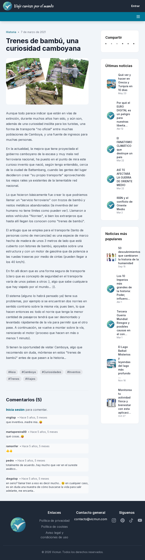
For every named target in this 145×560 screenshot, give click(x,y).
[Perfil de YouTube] (140, 520)
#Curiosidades (51, 372)
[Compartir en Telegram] (133, 45)
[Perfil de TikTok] (131, 520)
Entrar (135, 6)
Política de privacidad (54, 520)
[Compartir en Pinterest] (128, 45)
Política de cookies (54, 526)
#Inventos (73, 372)
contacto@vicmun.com (90, 519)
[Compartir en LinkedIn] (122, 45)
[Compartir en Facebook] (105, 45)
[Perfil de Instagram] (114, 520)
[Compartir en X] (111, 45)
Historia (11, 32)
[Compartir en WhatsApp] (116, 45)
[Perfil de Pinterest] (122, 520)
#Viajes (30, 378)
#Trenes (13, 378)
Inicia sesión (15, 410)
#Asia (12, 372)
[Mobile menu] (138, 16)
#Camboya (29, 372)
